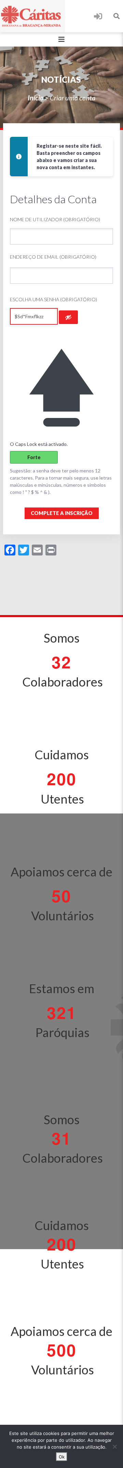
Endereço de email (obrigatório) (53, 257)
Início (35, 98)
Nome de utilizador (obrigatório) (55, 219)
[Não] (114, 1446)
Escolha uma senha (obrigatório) (53, 299)
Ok (62, 1456)
